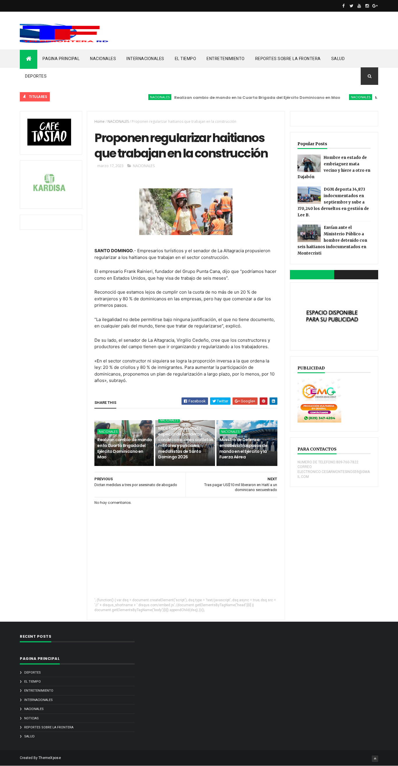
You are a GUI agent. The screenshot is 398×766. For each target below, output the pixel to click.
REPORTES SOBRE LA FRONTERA (288, 58)
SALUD (338, 58)
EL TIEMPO (185, 58)
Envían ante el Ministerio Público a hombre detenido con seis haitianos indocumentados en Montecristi (332, 240)
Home (99, 121)
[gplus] (375, 6)
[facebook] (343, 6)
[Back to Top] (375, 759)
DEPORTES (36, 76)
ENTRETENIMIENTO (226, 58)
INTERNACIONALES (145, 58)
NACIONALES (103, 58)
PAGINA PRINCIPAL (61, 58)
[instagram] (367, 6)
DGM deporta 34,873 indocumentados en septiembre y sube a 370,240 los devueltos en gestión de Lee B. (333, 202)
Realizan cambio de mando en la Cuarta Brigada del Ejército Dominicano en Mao (246, 97)
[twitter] (351, 6)
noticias (31, 718)
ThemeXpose (49, 758)
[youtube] (359, 6)
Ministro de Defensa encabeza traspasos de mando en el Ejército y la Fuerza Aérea (243, 448)
